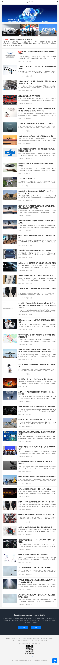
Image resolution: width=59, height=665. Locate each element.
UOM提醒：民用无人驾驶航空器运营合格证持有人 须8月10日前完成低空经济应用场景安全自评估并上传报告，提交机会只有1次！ (37, 305)
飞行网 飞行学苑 (33, 640)
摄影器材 (29, 76)
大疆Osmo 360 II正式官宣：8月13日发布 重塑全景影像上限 (37, 263)
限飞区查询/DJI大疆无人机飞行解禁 (26, 643)
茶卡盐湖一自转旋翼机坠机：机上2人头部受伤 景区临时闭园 (37, 476)
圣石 (39, 640)
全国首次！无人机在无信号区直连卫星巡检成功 (32, 555)
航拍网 (29, 2)
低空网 (20, 638)
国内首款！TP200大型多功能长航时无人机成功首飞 (34, 419)
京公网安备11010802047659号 (40, 660)
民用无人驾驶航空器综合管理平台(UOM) (31, 638)
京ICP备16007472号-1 (27, 660)
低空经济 (28, 61)
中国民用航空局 (14, 638)
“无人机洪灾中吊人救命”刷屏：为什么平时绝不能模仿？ (35, 567)
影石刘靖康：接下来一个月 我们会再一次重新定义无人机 (35, 379)
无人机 (28, 386)
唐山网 (45, 640)
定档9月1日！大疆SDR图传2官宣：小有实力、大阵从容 (35, 123)
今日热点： (6, 39)
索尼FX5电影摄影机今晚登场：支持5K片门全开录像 (34, 489)
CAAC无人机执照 (25, 640)
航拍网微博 (23, 627)
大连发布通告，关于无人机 (26, 178)
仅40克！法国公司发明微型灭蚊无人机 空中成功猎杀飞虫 (36, 514)
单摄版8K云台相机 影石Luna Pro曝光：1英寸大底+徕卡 (35, 276)
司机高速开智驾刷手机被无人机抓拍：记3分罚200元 (34, 250)
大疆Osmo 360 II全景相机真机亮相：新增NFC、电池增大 (36, 502)
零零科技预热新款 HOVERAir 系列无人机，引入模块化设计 (36, 407)
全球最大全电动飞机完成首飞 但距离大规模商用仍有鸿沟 (35, 136)
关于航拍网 (36, 627)
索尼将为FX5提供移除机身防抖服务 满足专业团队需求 (35, 527)
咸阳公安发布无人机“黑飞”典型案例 (21, 39)
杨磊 (42, 640)
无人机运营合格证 (44, 638)
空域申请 (51, 638)
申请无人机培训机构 (16, 640)
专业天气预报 (37, 643)
